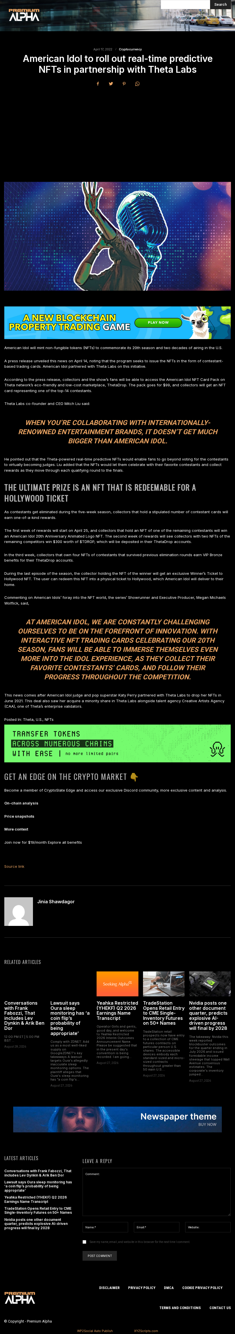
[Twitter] (111, 84)
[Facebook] (97, 84)
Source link (14, 866)
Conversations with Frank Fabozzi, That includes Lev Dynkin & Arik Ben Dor (24, 1015)
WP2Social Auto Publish (95, 1331)
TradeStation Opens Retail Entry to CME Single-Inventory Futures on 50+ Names (164, 1013)
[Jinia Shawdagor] (18, 911)
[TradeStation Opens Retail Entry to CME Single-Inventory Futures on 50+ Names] (164, 983)
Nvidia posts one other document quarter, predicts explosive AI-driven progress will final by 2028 (208, 1015)
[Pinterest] (124, 84)
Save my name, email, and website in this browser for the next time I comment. (140, 1242)
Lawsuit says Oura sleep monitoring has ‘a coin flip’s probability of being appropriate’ (70, 1018)
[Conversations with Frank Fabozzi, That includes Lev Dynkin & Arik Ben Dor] (25, 983)
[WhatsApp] (137, 84)
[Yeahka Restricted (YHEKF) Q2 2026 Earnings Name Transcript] (117, 983)
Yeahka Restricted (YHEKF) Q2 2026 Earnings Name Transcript (117, 1010)
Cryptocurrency (130, 49)
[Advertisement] (117, 135)
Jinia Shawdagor (56, 901)
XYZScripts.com (146, 1331)
